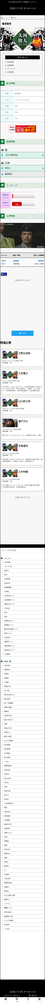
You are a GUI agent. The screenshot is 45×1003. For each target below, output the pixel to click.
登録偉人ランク (9, 650)
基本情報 (10, 62)
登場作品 (6, 195)
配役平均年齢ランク (11, 629)
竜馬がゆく (8, 686)
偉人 (4, 274)
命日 (5, 575)
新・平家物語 (8, 703)
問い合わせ (33, 995)
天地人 (6, 862)
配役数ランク (8, 625)
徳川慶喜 (7, 816)
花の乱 (6, 799)
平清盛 (6, 874)
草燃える (7, 732)
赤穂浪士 (7, 669)
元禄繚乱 (7, 820)
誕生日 (6, 570)
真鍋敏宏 (16, 261)
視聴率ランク (8, 642)
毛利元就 (7, 812)
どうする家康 (8, 920)
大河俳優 (7, 562)
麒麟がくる (8, 908)
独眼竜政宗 (8, 766)
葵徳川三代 (8, 824)
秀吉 (5, 807)
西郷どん (7, 899)
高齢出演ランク (9, 604)
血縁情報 (10, 65)
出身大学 (7, 583)
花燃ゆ (6, 887)
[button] (42, 550)
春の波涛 (7, 757)
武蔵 (5, 837)
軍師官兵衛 (8, 883)
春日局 (6, 774)
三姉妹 (6, 682)
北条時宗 (7, 828)
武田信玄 (7, 770)
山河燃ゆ (7, 753)
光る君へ (7, 924)
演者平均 (6, 203)
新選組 (6, 841)
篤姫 (5, 858)
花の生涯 (7, 665)
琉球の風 (7, 791)
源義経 (6, 678)
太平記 (6, 782)
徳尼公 (7, 168)
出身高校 (7, 579)
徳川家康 (7, 749)
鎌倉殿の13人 (8, 916)
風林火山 (7, 853)
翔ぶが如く (8, 778)
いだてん (7, 903)
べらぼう (7, 929)
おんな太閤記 (8, 740)
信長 (5, 787)
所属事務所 (8, 587)
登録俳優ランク (9, 646)
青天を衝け (8, 912)
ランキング (11, 69)
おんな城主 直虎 (9, 895)
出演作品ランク (9, 596)
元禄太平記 (8, 715)
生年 (5, 612)
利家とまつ (8, 832)
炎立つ (3, 264)
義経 (5, 845)
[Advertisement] (22, 304)
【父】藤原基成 (11, 155)
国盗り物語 (8, 707)
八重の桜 (7, 878)
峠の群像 (7, 745)
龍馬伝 (6, 866)
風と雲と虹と (8, 720)
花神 (5, 724)
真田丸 (6, 891)
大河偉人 (7, 608)
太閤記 (6, 674)
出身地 (6, 591)
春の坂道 (7, 699)
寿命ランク (8, 633)
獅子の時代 (8, 736)
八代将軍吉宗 (8, 803)
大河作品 (7, 637)
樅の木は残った (9, 695)
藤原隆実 (41, 261)
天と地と (7, 690)
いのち (6, 761)
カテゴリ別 (8, 566)
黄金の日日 (8, 728)
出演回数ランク (9, 600)
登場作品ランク (9, 621)
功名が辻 (7, 849)
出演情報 (10, 72)
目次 (19, 57)
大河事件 (7, 654)
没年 (5, 616)
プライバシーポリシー (12, 995)
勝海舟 (6, 711)
